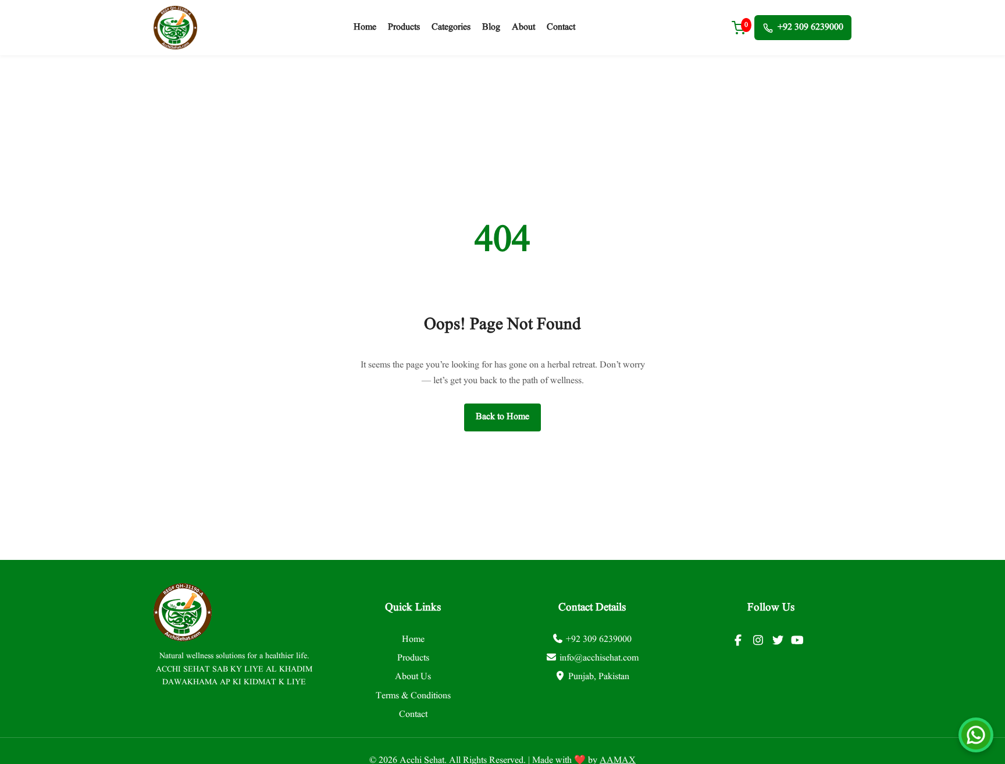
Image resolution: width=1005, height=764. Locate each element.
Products (404, 27)
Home (365, 27)
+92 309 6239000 (810, 27)
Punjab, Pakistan (598, 676)
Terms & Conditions (413, 696)
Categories (451, 27)
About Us (413, 676)
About (523, 27)
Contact (561, 27)
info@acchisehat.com (599, 658)
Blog (491, 27)
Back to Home (502, 416)
